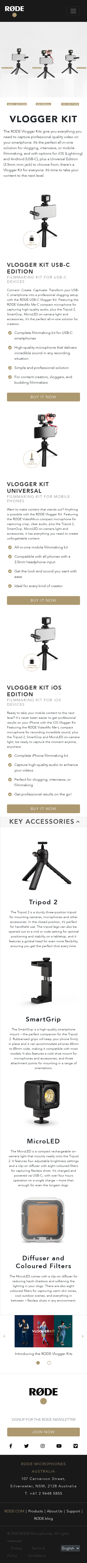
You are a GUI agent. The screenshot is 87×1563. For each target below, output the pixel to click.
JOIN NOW (43, 1432)
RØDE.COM (14, 1511)
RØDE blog (43, 1518)
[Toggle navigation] (73, 11)
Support (73, 1511)
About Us (54, 1511)
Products (35, 1511)
